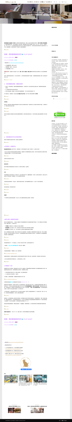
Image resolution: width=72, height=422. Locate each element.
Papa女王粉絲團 (55, 45)
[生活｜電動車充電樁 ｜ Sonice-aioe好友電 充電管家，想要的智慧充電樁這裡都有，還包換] (40, 378)
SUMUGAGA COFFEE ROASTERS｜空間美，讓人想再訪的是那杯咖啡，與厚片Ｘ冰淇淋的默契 (59, 91)
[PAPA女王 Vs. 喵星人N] (10, 2)
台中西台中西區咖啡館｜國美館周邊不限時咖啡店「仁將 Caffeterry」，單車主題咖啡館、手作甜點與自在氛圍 (59, 85)
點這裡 (15, 60)
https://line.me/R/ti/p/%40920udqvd (17, 62)
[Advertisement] (25, 34)
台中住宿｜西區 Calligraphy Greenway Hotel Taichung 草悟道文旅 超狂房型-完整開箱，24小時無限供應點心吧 (60, 74)
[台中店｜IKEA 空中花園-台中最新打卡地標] (11, 378)
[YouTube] (66, 2)
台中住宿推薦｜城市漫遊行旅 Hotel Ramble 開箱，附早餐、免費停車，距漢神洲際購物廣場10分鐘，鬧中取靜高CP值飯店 (59, 146)
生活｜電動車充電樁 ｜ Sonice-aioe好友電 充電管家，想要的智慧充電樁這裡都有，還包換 (40, 384)
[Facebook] (61, 2)
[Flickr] (62, 2)
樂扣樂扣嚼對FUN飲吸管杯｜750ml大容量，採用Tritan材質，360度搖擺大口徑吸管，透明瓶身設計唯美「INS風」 (25, 384)
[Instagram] (64, 2)
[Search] (54, 2)
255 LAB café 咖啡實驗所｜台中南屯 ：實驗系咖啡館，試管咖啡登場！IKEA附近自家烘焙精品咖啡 (60, 78)
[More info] (56, 2)
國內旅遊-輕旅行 (41, 12)
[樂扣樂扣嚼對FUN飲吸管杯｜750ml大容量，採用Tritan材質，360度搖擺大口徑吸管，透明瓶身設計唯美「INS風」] (25, 378)
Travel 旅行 (36, 12)
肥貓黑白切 (54, 51)
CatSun (24, 420)
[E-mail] (59, 2)
